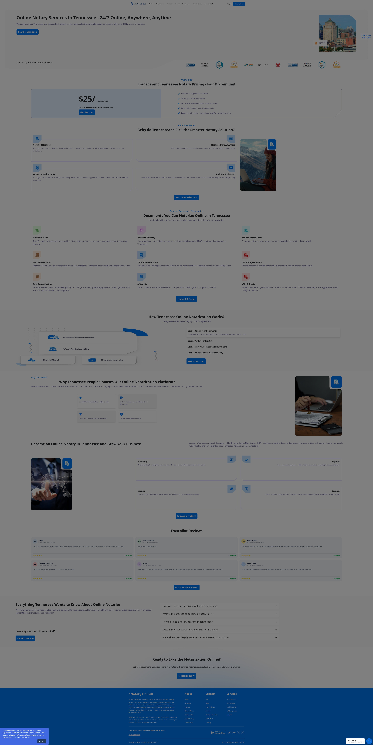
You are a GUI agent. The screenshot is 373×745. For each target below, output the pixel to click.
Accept (42, 741)
